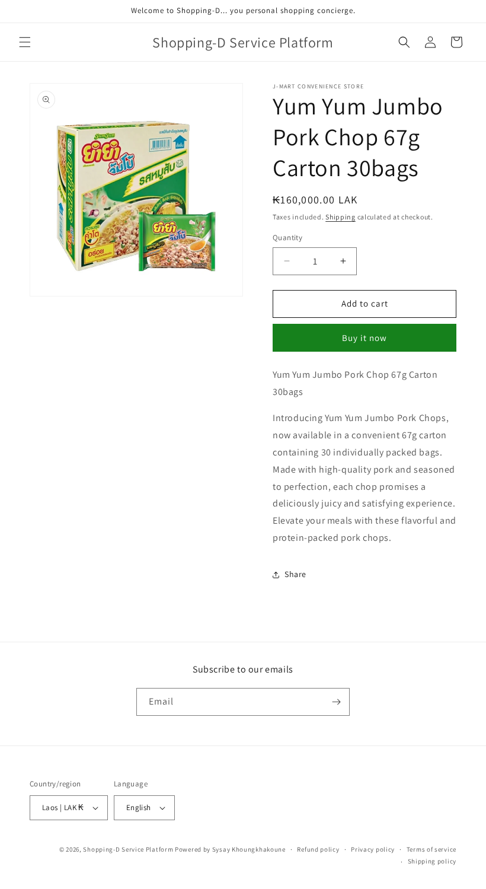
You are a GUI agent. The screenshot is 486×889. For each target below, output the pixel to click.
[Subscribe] (336, 702)
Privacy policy (373, 849)
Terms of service (431, 849)
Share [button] (295, 574)
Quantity (287, 237)
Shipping (340, 216)
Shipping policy (432, 861)
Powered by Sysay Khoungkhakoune (230, 849)
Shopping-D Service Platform (128, 849)
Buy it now (364, 337)
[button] (25, 42)
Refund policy (318, 849)
